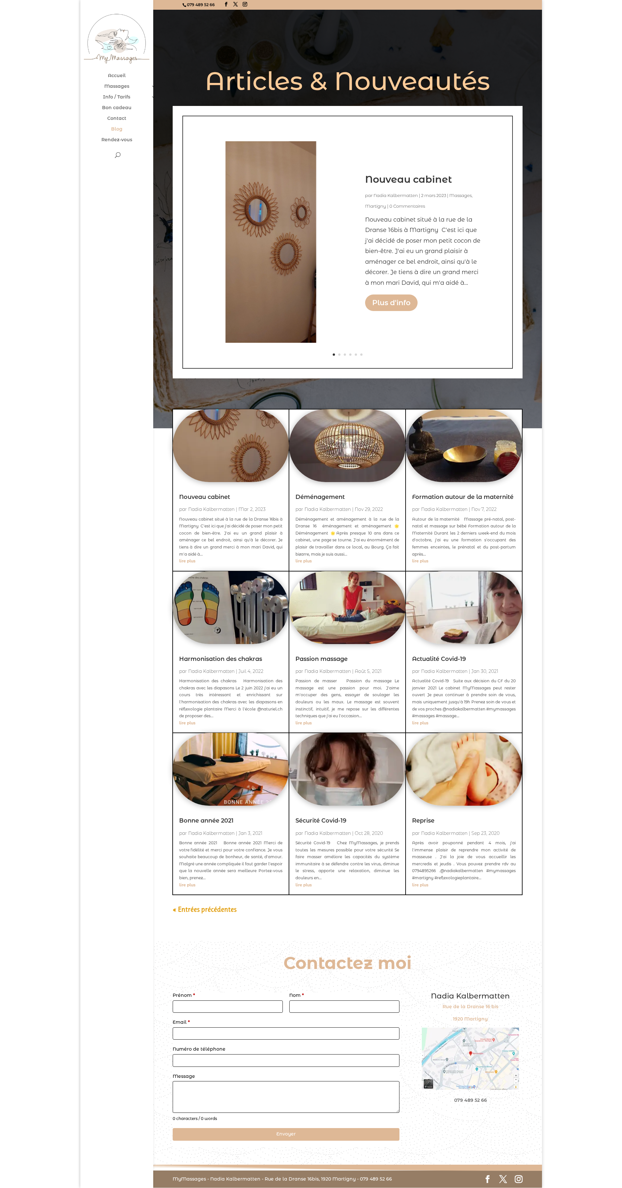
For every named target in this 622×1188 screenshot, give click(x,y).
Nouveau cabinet (408, 179)
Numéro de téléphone (199, 1049)
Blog (116, 129)
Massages (116, 86)
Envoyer (286, 1134)
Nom (296, 995)
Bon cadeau (117, 107)
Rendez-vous (116, 140)
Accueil (117, 75)
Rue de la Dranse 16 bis (470, 1006)
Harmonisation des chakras (220, 659)
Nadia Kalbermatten (396, 195)
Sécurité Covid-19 (320, 820)
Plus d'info (391, 302)
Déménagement (320, 497)
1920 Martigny (470, 1019)
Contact (116, 118)
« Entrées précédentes (204, 909)
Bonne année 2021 (206, 820)
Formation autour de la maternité (462, 497)
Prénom (184, 995)
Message (184, 1076)
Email (181, 1022)
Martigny (375, 205)
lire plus (187, 561)
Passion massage (321, 659)
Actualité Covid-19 (439, 659)
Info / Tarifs (116, 97)
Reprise (423, 820)
